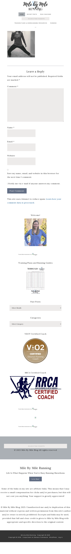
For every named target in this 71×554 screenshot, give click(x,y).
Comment (12, 86)
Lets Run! (35, 479)
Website (11, 155)
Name (10, 127)
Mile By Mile (35, 6)
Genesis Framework (41, 537)
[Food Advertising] (35, 418)
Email (10, 141)
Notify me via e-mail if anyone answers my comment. (34, 183)
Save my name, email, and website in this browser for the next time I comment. (33, 175)
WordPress (53, 537)
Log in (60, 537)
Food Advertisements (24, 254)
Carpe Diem (27, 537)
